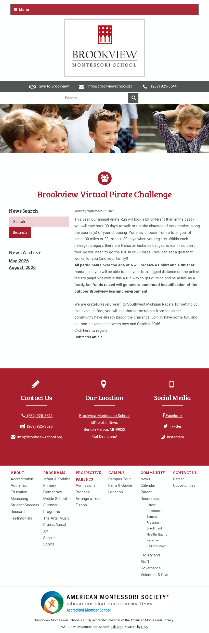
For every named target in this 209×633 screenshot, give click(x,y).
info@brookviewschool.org (110, 86)
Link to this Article (88, 337)
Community (153, 472)
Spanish (50, 538)
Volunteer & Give (154, 574)
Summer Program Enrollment (154, 522)
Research (19, 511)
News (145, 479)
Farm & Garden (120, 485)
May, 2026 (19, 260)
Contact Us (185, 472)
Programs (54, 472)
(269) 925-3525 (39, 426)
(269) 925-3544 (164, 86)
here (87, 330)
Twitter (174, 426)
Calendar (148, 485)
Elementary (52, 492)
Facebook (173, 415)
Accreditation (22, 479)
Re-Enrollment (157, 546)
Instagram (174, 437)
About (17, 472)
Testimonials (21, 518)
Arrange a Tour (88, 498)
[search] (96, 98)
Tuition (81, 505)
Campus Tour (119, 479)
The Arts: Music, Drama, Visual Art (56, 525)
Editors (116, 627)
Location (115, 492)
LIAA (144, 627)
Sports (49, 544)
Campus (116, 472)
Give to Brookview (54, 86)
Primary (49, 485)
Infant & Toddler (56, 479)
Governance (151, 568)
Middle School (55, 498)
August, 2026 (22, 267)
